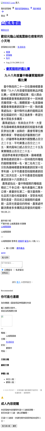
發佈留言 (5, 273)
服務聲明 (27, 393)
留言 (26, 241)
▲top (3, 253)
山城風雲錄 (11, 23)
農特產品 (20, 248)
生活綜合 (22, 47)
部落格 (9, 55)
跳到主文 (5, 30)
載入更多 (5, 257)
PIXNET (11, 390)
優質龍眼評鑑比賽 (18, 68)
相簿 (8, 52)
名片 (8, 58)
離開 (14, 426)
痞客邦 (21, 241)
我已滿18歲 (6, 426)
